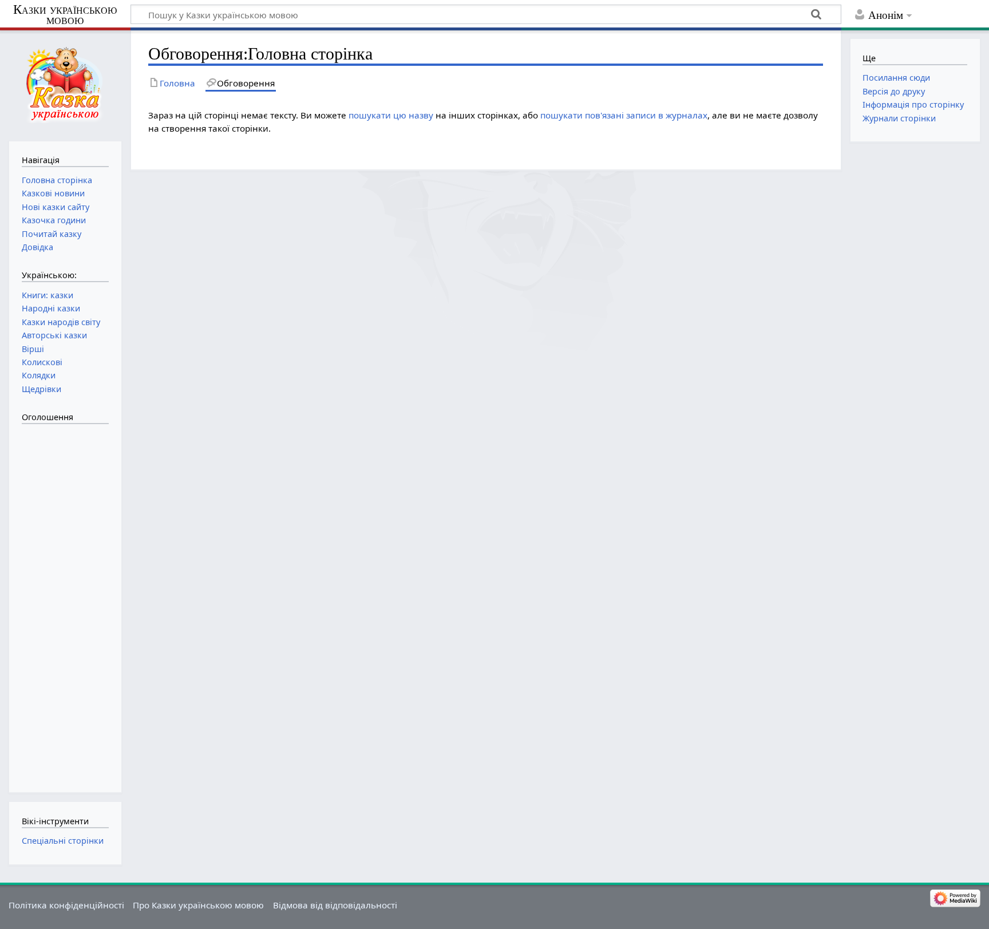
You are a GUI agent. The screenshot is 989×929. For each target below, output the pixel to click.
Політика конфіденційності (66, 905)
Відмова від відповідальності (335, 905)
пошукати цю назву (391, 115)
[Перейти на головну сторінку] (65, 84)
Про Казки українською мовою (198, 905)
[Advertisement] (67, 602)
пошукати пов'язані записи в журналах (623, 115)
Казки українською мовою (65, 15)
